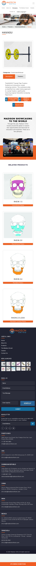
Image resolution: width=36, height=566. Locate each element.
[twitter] (6, 428)
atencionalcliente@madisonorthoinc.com (13, 476)
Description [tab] (9, 76)
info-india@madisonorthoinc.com (11, 506)
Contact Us (12, 11)
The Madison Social (24, 8)
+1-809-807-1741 (6, 474)
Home (3, 8)
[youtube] (13, 428)
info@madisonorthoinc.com (9, 444)
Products (15, 8)
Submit (18, 409)
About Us (8, 8)
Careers (32, 8)
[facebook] (2, 428)
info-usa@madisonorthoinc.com (10, 457)
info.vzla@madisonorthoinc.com (10, 542)
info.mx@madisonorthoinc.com (10, 523)
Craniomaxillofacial (20, 27)
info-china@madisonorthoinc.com (11, 491)
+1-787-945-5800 (6, 441)
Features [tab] (20, 76)
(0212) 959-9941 (6, 540)
